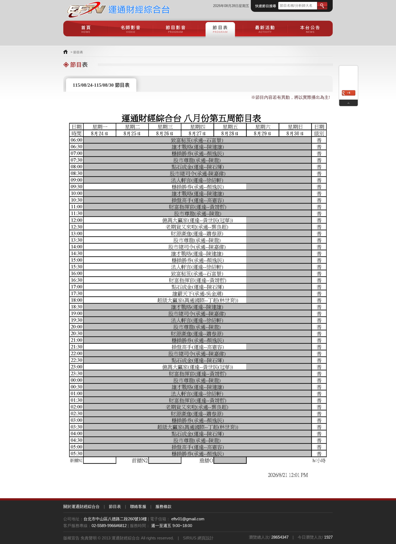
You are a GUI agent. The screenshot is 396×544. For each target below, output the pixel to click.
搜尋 (322, 5)
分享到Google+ (348, 93)
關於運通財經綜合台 (81, 506)
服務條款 (163, 506)
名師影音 (130, 28)
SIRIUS (189, 538)
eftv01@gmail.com (187, 519)
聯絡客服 (138, 506)
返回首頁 (65, 52)
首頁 (85, 28)
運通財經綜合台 (118, 9)
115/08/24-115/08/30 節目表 (101, 85)
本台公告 (310, 28)
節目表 (220, 28)
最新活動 (265, 28)
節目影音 (175, 28)
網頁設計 (205, 538)
